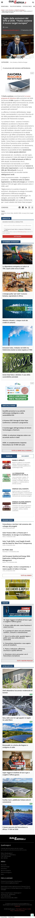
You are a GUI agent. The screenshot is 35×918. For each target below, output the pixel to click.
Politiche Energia (15, 6)
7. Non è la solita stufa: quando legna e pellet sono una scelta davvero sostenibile (16, 638)
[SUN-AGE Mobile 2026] (17, 82)
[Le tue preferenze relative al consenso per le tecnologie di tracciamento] (32, 915)
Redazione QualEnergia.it (11, 30)
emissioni (3, 213)
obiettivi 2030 (17, 213)
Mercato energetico (6, 870)
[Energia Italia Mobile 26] (17, 392)
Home (2, 10)
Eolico (2, 874)
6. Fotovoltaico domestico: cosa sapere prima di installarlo (17, 644)
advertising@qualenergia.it (12, 883)
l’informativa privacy (21, 231)
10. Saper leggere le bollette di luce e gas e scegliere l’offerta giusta (17, 621)
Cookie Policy (11, 917)
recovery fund (25, 213)
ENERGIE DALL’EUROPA (20, 489)
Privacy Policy (4, 917)
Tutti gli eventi (26, 575)
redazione (17, 906)
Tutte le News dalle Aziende (22, 450)
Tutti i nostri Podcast (25, 661)
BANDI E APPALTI (18, 460)
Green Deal (10, 213)
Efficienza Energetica (6, 872)
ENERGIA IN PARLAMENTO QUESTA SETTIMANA (21, 502)
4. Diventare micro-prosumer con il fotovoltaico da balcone (15, 655)
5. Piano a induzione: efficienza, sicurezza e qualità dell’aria (14, 649)
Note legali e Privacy (21, 909)
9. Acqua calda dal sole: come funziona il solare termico (17, 626)
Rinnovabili (5, 6)
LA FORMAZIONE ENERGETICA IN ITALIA (20, 474)
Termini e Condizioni (19, 910)
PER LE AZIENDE (7, 878)
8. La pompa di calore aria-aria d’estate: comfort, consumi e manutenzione (17, 631)
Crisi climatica (10, 10)
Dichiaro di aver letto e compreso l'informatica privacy (17, 230)
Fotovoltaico (27, 6)
